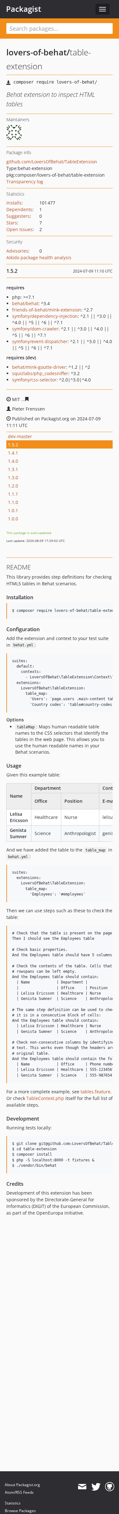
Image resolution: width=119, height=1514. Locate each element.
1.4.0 (13, 461)
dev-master (20, 436)
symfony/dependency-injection (45, 316)
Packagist (23, 9)
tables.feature (95, 1092)
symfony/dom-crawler (35, 329)
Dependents (19, 209)
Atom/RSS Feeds (19, 1492)
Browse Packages (20, 1510)
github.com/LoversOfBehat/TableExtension (51, 162)
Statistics (13, 1503)
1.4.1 (13, 453)
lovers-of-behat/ (38, 52)
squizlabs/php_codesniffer (40, 373)
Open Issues (19, 229)
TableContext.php (45, 1098)
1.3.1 (13, 469)
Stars (11, 223)
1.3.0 (13, 477)
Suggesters (18, 216)
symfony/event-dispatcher (40, 341)
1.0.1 (13, 510)
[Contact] (82, 1486)
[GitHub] (109, 1486)
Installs (14, 203)
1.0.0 (13, 519)
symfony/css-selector (34, 380)
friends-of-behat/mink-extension (46, 310)
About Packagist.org (22, 1484)
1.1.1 (13, 494)
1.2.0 (13, 486)
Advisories (17, 251)
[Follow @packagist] (96, 1486)
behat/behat (25, 303)
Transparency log (24, 182)
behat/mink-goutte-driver (39, 367)
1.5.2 (13, 445)
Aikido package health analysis (38, 257)
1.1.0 (13, 502)
